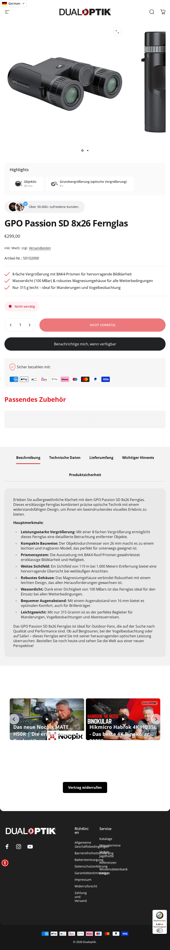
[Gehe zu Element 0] (82, 150)
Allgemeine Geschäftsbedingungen (92, 845)
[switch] (159, 930)
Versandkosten (40, 248)
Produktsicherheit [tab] (85, 475)
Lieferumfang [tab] (101, 458)
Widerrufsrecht (86, 886)
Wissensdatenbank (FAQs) (113, 871)
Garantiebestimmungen (92, 873)
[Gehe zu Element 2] (87, 150)
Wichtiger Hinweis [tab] (138, 458)
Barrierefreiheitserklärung (94, 853)
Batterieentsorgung (89, 860)
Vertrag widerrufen (85, 787)
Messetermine (110, 845)
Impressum (83, 880)
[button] (5, 863)
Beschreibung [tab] (28, 458)
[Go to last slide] (14, 719)
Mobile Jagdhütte (106, 854)
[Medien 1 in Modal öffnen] (117, 31)
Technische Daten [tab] (65, 458)
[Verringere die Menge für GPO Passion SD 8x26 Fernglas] (10, 325)
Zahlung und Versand (81, 897)
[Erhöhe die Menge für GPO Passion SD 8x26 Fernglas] (30, 325)
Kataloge (105, 839)
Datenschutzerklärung (91, 866)
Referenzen (107, 863)
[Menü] (165, 912)
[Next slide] (156, 719)
